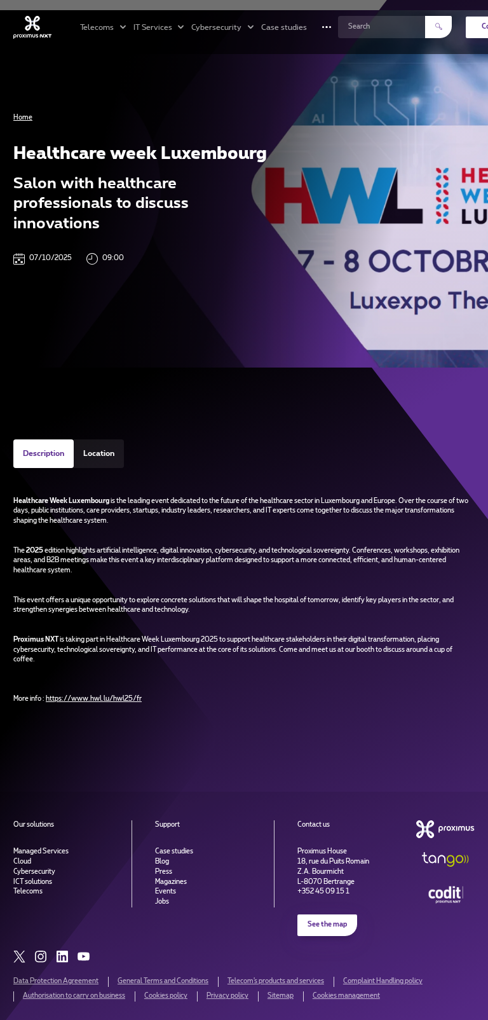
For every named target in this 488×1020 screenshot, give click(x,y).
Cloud (22, 861)
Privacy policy (227, 996)
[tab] (43, 453)
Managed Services (41, 851)
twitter (19, 957)
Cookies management (346, 996)
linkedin (62, 957)
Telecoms (28, 891)
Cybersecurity (34, 872)
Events (165, 891)
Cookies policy (165, 996)
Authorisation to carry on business (74, 996)
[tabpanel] (244, 588)
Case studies (284, 27)
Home (22, 117)
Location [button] (98, 453)
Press (163, 872)
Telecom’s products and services (275, 981)
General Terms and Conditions (163, 981)
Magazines (171, 882)
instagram (41, 957)
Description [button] (43, 453)
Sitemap (281, 996)
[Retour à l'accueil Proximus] (32, 27)
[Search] (438, 27)
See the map (327, 924)
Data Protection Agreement (55, 981)
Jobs (162, 902)
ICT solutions (32, 882)
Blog (162, 861)
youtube (84, 957)
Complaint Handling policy (383, 981)
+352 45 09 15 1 (323, 891)
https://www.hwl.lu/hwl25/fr (94, 699)
